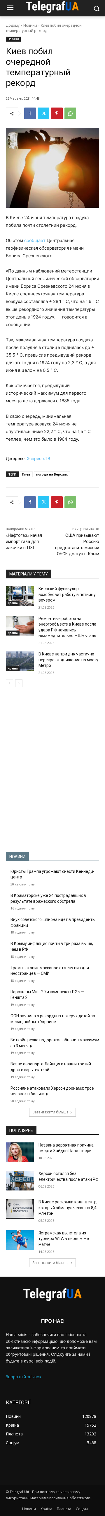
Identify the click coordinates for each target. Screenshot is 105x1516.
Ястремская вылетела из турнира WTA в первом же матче (63, 1239)
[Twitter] (43, 113)
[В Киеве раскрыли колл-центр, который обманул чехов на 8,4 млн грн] (20, 1209)
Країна (13, 603)
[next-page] (18, 683)
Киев (26, 474)
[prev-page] (9, 683)
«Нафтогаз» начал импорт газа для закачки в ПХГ (24, 541)
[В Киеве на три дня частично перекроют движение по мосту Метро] (20, 661)
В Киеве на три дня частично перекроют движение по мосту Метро (68, 660)
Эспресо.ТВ (38, 458)
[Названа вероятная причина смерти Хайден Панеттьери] (20, 1152)
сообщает (35, 240)
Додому (13, 25)
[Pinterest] (57, 113)
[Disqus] (52, 769)
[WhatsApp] (70, 113)
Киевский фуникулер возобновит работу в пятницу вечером (67, 594)
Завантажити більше (50, 1112)
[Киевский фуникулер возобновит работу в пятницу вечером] (20, 596)
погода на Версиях (52, 474)
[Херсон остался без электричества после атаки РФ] (20, 1180)
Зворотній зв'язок (23, 1376)
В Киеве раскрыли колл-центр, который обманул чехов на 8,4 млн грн (67, 1208)
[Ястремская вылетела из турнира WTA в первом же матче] (20, 1240)
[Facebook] (30, 113)
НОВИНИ (17, 856)
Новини (30, 25)
